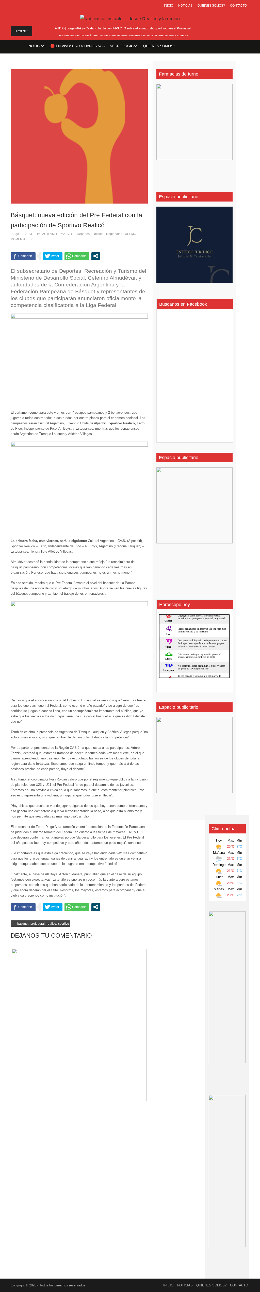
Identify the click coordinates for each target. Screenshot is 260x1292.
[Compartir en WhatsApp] (76, 256)
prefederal (37, 923)
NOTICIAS (185, 5)
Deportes (83, 234)
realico (51, 923)
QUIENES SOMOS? (211, 5)
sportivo (63, 923)
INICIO (168, 5)
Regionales (114, 234)
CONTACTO (238, 5)
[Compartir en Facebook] (23, 256)
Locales (97, 234)
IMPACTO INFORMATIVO (54, 234)
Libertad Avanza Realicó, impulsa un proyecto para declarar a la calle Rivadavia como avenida (122, 36)
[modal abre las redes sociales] (95, 256)
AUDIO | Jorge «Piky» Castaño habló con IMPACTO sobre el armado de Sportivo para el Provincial (123, 28)
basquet (22, 923)
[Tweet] (52, 256)
